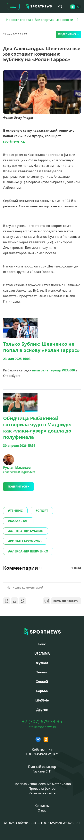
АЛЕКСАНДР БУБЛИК (26, 531)
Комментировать (66, 601)
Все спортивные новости (54, 20)
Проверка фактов (42, 788)
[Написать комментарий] (42, 587)
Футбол (42, 663)
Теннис (42, 672)
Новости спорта (18, 20)
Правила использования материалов (42, 784)
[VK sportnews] (38, 739)
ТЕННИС (16, 511)
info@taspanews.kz (42, 727)
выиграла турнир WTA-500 (53, 370)
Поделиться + (68, 34)
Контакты (42, 806)
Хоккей (42, 681)
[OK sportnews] (46, 739)
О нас (42, 810)
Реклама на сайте (42, 793)
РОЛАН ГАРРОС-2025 (26, 541)
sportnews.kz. (14, 141)
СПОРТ (43, 511)
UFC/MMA (42, 653)
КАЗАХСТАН (19, 521)
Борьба (42, 691)
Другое (42, 710)
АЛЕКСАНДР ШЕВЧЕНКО (29, 551)
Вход (77, 568)
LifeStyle (42, 700)
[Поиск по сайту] (60, 6)
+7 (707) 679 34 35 (42, 721)
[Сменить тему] (75, 6)
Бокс (42, 644)
